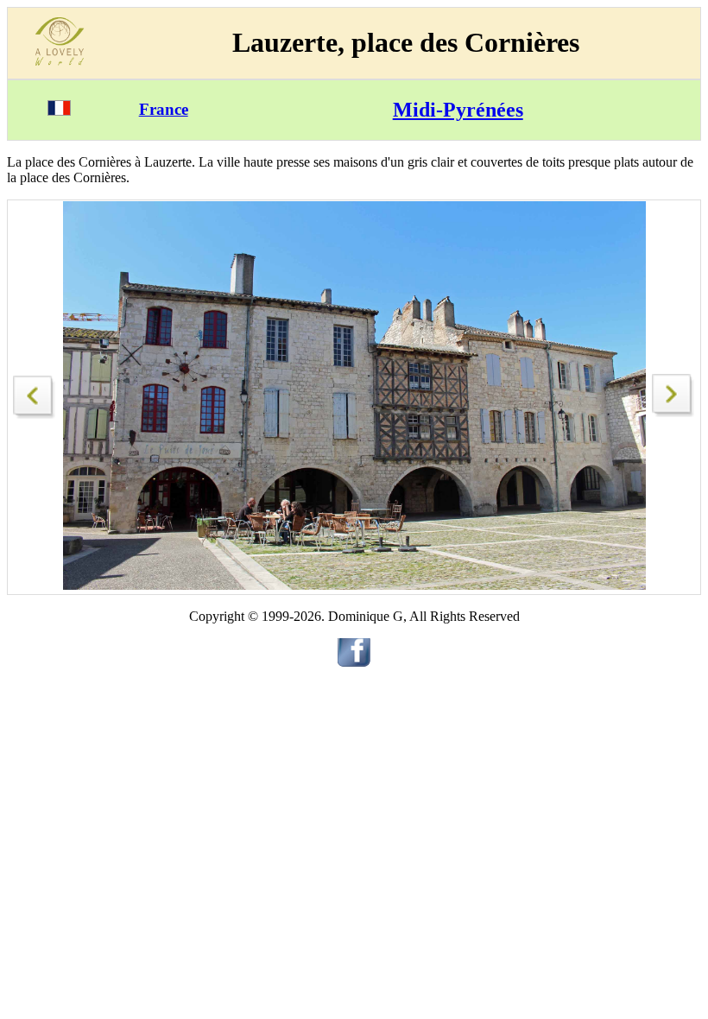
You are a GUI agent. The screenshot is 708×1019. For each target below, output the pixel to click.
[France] (59, 111)
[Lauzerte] (34, 392)
